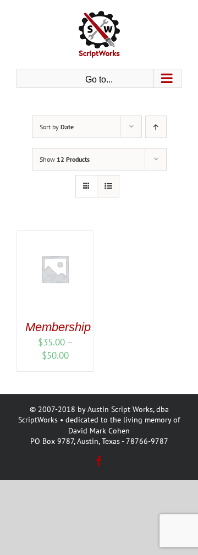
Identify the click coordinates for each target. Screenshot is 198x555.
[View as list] (108, 186)
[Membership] (55, 237)
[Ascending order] (156, 127)
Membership (58, 327)
